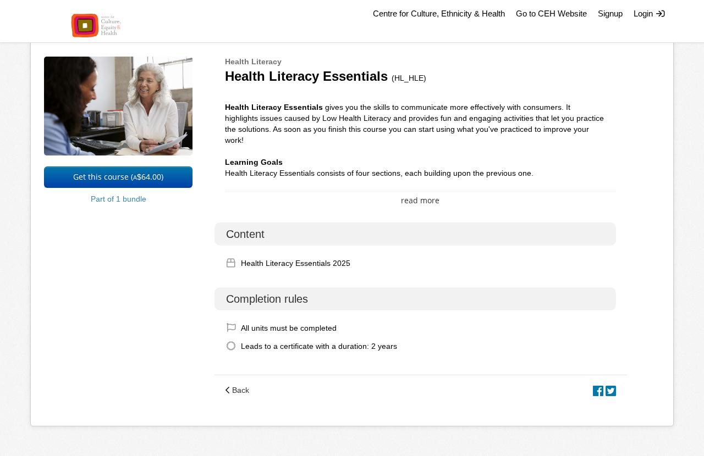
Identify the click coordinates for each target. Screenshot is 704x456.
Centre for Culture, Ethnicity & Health (439, 13)
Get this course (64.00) (118, 176)
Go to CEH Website (551, 13)
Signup (610, 13)
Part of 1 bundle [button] (118, 198)
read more (420, 200)
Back (240, 390)
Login (644, 13)
